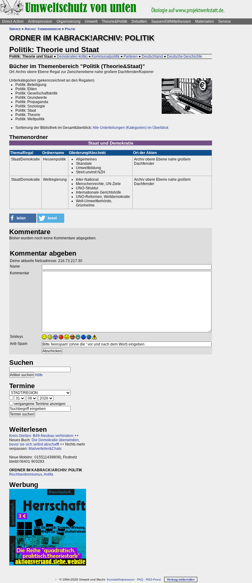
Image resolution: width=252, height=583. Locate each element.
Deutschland (152, 56)
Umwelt (91, 21)
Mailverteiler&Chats (45, 448)
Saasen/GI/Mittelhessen (171, 21)
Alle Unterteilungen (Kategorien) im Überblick (130, 127)
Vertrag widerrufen (181, 579)
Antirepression (40, 21)
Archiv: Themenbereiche (43, 29)
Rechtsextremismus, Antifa (31, 474)
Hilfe (39, 375)
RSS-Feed (153, 579)
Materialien (204, 21)
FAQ (140, 579)
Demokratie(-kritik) (72, 56)
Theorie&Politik (114, 21)
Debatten (139, 21)
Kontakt (112, 579)
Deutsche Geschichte (184, 56)
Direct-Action (13, 21)
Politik (70, 29)
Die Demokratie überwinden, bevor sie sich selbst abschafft (44, 442)
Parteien (131, 56)
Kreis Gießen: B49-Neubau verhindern (41, 436)
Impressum (126, 579)
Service (224, 21)
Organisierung (69, 21)
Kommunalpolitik (106, 56)
